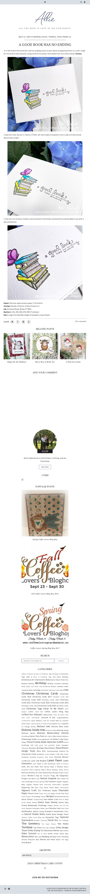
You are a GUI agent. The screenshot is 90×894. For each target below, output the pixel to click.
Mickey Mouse (63, 770)
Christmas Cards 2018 (60, 697)
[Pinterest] (85, 2)
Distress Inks (43, 726)
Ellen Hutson (57, 736)
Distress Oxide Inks (33, 730)
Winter (58, 840)
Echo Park (40, 736)
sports (35, 811)
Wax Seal (38, 837)
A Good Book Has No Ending (45, 44)
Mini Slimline (43, 773)
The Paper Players (49, 824)
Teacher (37, 820)
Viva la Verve (42, 834)
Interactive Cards (29, 754)
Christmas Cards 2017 (42, 697)
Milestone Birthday (28, 773)
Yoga (66, 840)
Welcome (31, 840)
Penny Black (54, 787)
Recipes (50, 796)
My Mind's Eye (34, 779)
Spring (41, 811)
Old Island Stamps (38, 782)
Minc (37, 773)
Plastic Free (33, 793)
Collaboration (47, 715)
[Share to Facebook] (17, 322)
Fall (51, 739)
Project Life (30, 796)
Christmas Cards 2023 (59, 702)
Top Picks (37, 827)
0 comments (81, 321)
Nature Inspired (48, 778)
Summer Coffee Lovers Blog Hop (33, 817)
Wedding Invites (56, 837)
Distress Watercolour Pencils (52, 733)
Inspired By (63, 751)
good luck (43, 745)
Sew (45, 799)
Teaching (44, 820)
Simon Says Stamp (47, 802)
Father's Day (58, 739)
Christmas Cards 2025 (47, 705)
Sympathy (50, 817)
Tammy (78, 53)
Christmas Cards (47, 693)
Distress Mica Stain (59, 726)
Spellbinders (27, 811)
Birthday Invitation (54, 683)
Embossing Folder (29, 739)
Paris (36, 787)
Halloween (25, 748)
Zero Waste (26, 842)
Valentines (48, 830)
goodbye (51, 745)
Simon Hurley (31, 802)
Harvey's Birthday (36, 748)
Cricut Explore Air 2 (54, 724)
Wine (37, 840)
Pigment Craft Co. (31, 790)
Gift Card (34, 745)
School (30, 799)
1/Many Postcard (27, 674)
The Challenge (63, 820)
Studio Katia (38, 814)
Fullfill (60, 742)
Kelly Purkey (64, 754)
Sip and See (64, 805)
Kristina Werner (61, 757)
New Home (61, 779)
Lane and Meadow (39, 761)
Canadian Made (27, 690)
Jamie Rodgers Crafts (52, 754)
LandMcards (26, 761)
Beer (67, 680)
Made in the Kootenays (46, 764)
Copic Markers (36, 721)
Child (66, 690)
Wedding (45, 836)
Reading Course (40, 37)
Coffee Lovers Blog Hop (56, 711)
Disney (33, 727)
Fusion (66, 742)
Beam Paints (60, 680)
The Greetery (31, 823)
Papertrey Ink (28, 787)
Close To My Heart (53, 708)
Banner (53, 680)
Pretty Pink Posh (62, 793)
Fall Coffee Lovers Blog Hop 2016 (45, 594)
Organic (59, 782)
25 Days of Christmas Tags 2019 (43, 677)
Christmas (28, 693)
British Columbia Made (59, 686)
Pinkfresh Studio (50, 790)
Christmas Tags (34, 708)
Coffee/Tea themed (32, 714)
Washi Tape (64, 834)
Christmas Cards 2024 (30, 706)
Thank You (52, 820)
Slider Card (44, 808)
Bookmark (46, 686)
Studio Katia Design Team (57, 814)
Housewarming (52, 751)
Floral (30, 742)
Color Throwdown (32, 718)
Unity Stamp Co (64, 37)
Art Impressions (38, 680)
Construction (26, 721)
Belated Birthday (28, 683)
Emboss (65, 736)
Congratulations (63, 718)
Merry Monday (52, 770)
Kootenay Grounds (29, 757)
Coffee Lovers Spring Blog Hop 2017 (45, 648)
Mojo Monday (53, 773)
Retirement (59, 796)
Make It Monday (56, 767)
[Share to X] (12, 322)
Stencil (27, 814)
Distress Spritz (28, 733)
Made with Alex (28, 767)
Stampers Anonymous (54, 811)
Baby (48, 680)
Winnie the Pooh (47, 839)
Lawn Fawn (54, 760)
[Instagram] (81, 2)
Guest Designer (62, 745)
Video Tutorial (29, 833)
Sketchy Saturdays (33, 808)
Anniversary (26, 680)
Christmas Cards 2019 (31, 700)
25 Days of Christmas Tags (43, 674)
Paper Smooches (45, 784)
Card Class (44, 690)
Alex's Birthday (62, 677)
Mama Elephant (35, 770)
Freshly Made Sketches (44, 742)
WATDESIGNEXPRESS (79, 890)
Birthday (40, 683)
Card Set (52, 690)
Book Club (38, 686)
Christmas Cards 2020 (50, 700)
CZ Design (26, 727)
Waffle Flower (53, 834)
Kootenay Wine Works (45, 757)
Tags (57, 817)
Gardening (25, 745)
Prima (24, 796)
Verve (56, 830)
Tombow (52, 37)
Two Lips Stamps (48, 828)
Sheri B (61, 799)
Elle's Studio (48, 736)
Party (41, 787)
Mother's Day (33, 775)
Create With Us (55, 721)
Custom (65, 723)
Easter (32, 736)
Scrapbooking (38, 799)
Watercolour (28, 836)
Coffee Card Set (35, 712)
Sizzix (23, 808)
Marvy (43, 770)
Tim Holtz (62, 823)
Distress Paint (51, 730)
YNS (63, 839)
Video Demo (64, 831)
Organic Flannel (32, 784)
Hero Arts (41, 751)
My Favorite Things (47, 776)
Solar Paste (64, 808)
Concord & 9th (48, 717)
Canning (36, 690)
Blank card (30, 686)
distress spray (62, 730)
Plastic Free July (44, 793)
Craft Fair (46, 721)
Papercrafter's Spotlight (60, 784)
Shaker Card (53, 799)
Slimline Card (54, 808)
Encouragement (43, 739)
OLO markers (50, 781)
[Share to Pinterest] (23, 322)
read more (45, 467)
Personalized (64, 787)
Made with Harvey (42, 767)
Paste (46, 787)
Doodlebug (25, 736)
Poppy (53, 793)
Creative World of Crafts (38, 724)
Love (34, 764)
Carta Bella (59, 690)
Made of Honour (62, 764)
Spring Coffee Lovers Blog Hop (45, 539)
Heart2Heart (49, 748)
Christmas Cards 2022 (40, 702)
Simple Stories (53, 805)
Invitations (40, 754)
